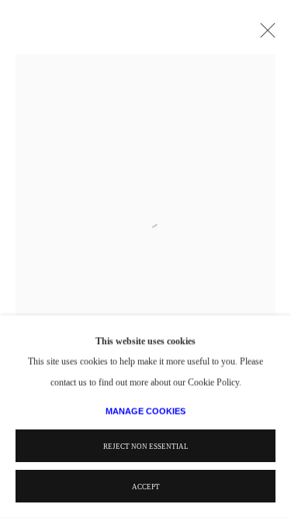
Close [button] (263, 35)
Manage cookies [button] (145, 410)
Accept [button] (146, 487)
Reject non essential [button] (146, 446)
